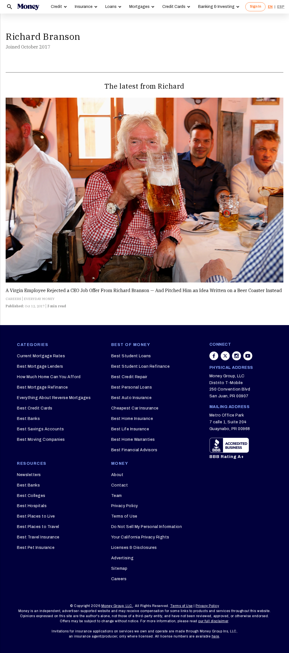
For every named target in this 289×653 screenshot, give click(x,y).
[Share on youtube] (247, 355)
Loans (111, 7)
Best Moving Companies (41, 439)
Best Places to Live (36, 516)
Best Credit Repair (129, 377)
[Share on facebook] (213, 355)
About (117, 475)
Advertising (122, 558)
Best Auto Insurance (131, 398)
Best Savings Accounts (40, 429)
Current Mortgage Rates (41, 356)
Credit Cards (173, 7)
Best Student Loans (131, 356)
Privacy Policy (124, 506)
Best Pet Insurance (35, 547)
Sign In (255, 6)
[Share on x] (225, 355)
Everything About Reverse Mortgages (54, 398)
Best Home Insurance (132, 419)
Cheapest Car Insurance (135, 408)
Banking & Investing (216, 7)
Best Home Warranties (133, 439)
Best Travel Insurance (38, 537)
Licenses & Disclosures (134, 547)
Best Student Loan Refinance (140, 366)
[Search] (10, 7)
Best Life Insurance (130, 429)
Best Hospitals (32, 506)
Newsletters (29, 475)
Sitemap (119, 568)
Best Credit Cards (34, 408)
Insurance (84, 7)
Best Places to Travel (38, 527)
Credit (56, 7)
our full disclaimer (213, 621)
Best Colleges (31, 496)
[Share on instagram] (236, 355)
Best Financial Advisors (134, 450)
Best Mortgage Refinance (42, 387)
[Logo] (28, 7)
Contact (119, 485)
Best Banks (28, 419)
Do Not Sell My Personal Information (146, 527)
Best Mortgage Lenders (40, 366)
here (215, 636)
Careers (119, 579)
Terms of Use (124, 516)
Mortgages (139, 7)
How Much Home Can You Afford (48, 377)
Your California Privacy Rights (140, 537)
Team (116, 496)
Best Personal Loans (131, 387)
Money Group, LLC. (117, 606)
